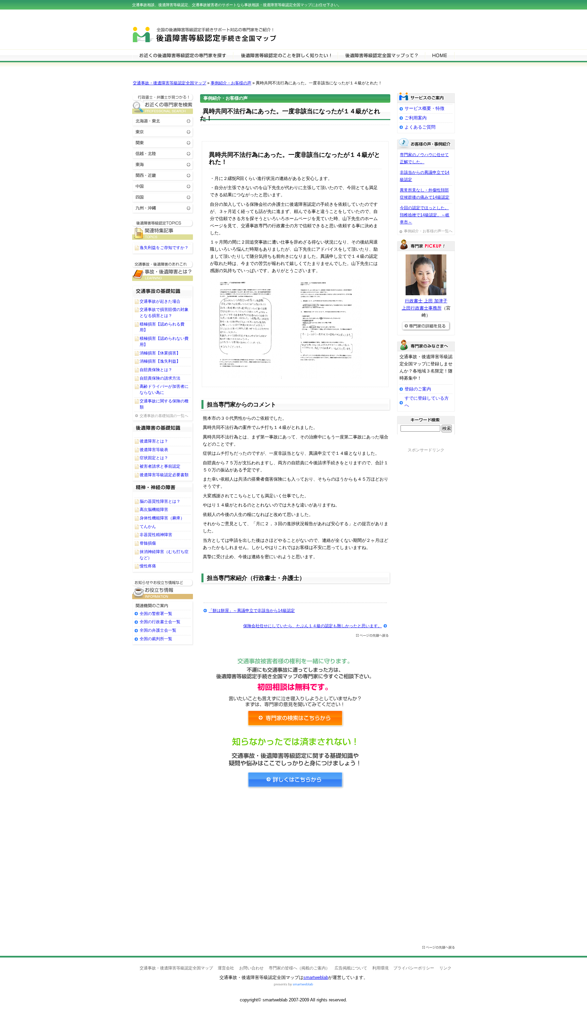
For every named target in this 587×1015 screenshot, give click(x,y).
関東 (162, 142)
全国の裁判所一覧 (156, 638)
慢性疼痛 (148, 566)
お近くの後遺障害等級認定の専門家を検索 (162, 104)
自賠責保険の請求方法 (160, 378)
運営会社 (226, 968)
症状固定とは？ (154, 457)
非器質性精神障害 (156, 534)
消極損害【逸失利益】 (160, 361)
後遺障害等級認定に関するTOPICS (162, 230)
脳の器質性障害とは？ (160, 501)
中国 (162, 186)
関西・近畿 (162, 175)
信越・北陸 (162, 153)
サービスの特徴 (381, 55)
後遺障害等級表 (154, 449)
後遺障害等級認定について (285, 55)
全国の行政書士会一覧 (160, 621)
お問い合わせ (251, 968)
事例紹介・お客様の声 (231, 83)
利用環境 (380, 968)
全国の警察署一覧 (156, 613)
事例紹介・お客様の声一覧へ (428, 231)
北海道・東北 (162, 120)
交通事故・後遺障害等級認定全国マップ (169, 83)
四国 (162, 197)
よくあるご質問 (420, 127)
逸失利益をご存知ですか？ (164, 247)
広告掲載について (351, 968)
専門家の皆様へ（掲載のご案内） (299, 968)
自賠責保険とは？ (156, 369)
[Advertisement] (295, 856)
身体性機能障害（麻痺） (162, 518)
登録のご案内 (418, 389)
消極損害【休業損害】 (160, 353)
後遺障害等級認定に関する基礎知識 (162, 271)
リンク (445, 968)
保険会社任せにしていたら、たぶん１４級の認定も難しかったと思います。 (312, 625)
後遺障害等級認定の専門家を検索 (182, 55)
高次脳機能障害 (154, 509)
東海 (162, 164)
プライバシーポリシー (413, 968)
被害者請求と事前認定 (160, 466)
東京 (162, 131)
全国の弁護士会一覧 (158, 630)
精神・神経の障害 (162, 490)
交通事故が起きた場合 (160, 301)
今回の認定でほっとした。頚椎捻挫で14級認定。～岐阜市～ (424, 214)
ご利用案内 (416, 117)
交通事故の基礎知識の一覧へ (164, 416)
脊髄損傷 (148, 543)
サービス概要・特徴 (424, 108)
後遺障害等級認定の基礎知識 (162, 429)
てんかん (148, 526)
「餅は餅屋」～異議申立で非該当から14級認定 (252, 610)
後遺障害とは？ (154, 441)
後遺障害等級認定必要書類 (164, 474)
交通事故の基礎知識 (162, 290)
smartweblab (315, 977)
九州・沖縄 (162, 208)
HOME (440, 55)
